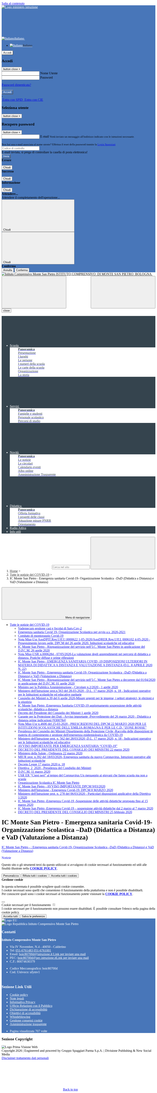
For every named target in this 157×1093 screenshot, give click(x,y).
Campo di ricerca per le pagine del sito (26, 567)
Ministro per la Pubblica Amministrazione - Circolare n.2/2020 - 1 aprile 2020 (68, 687)
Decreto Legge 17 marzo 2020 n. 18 (41, 764)
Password (46, 77)
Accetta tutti (64, 875)
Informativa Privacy (22, 1002)
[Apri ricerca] (123, 292)
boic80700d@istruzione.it (52, 954)
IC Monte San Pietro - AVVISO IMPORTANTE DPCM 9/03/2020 (61, 786)
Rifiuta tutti (35, 875)
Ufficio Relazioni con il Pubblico (31, 1005)
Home (14, 571)
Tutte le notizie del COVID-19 (29, 574)
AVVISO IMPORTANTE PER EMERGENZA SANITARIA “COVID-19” (67, 746)
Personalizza (11, 875)
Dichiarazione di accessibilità (28, 1009)
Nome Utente (49, 73)
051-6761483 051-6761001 (33, 950)
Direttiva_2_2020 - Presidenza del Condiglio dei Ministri (54, 768)
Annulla (7, 270)
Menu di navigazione (77, 617)
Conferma (22, 270)
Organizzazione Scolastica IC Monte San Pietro (48, 782)
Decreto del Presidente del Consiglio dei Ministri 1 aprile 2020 (58, 713)
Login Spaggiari (107, 144)
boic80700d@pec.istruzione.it (53, 958)
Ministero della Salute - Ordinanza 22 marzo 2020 (50, 753)
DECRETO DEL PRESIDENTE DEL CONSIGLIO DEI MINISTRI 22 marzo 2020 (73, 749)
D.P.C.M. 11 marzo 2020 (34, 771)
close (6, 310)
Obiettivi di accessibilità (25, 1013)
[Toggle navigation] (34, 292)
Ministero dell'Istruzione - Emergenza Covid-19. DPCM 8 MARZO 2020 (65, 790)
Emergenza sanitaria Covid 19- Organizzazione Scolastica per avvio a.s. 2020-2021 (72, 632)
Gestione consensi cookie (26, 1020)
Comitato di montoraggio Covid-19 (40, 635)
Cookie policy (19, 994)
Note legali (17, 998)
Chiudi (7, 167)
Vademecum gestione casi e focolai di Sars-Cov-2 (50, 628)
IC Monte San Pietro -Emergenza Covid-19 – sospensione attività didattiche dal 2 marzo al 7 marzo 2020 (85, 808)
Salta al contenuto (13, 3)
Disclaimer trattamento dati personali (25, 1058)
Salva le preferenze (33, 916)
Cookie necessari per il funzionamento (27, 905)
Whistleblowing (20, 1017)
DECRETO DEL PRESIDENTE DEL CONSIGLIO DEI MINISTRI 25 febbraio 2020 (75, 812)
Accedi (7, 52)
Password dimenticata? (16, 85)
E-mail (44, 136)
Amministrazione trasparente (28, 1024)
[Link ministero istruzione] (20, 7)
